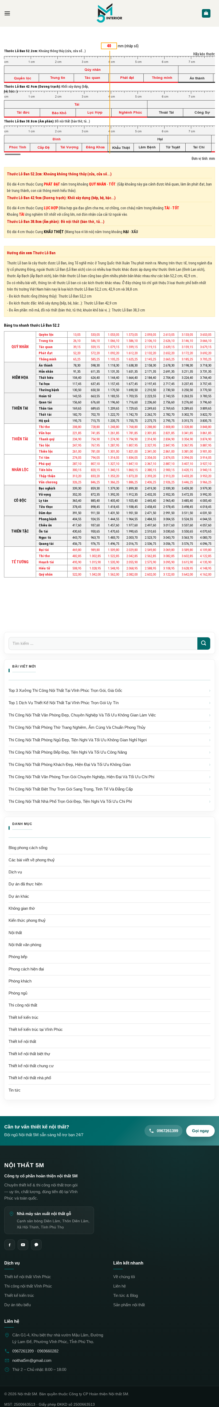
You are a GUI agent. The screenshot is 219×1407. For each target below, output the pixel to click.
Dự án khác (19, 896)
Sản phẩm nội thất (129, 1304)
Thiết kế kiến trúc (19, 1295)
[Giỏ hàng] (206, 13)
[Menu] (7, 13)
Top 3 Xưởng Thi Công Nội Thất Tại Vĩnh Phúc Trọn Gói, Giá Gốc (65, 690)
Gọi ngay (200, 1130)
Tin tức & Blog (125, 1295)
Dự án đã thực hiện (25, 884)
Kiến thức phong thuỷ (27, 920)
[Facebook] (9, 1244)
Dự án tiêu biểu (17, 1304)
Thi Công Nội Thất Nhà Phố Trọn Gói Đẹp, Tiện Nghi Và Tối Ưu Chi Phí (70, 801)
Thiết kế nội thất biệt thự (29, 1054)
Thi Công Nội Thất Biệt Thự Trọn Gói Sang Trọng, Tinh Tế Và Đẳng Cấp (71, 789)
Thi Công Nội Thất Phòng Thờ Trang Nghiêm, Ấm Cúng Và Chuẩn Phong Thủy (77, 727)
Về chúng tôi (124, 1277)
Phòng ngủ (18, 993)
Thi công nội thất (23, 1005)
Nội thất (15, 933)
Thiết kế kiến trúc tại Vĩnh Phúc (36, 1029)
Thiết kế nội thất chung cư (31, 1066)
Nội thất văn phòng (25, 945)
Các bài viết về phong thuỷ (32, 860)
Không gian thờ (22, 908)
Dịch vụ (15, 872)
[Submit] (203, 643)
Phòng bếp (18, 957)
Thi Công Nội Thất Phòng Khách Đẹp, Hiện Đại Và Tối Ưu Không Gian (70, 764)
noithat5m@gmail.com (32, 1360)
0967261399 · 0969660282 (35, 1350)
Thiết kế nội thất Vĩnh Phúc (27, 1277)
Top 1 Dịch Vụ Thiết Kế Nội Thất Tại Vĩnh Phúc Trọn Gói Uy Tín (64, 703)
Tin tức (15, 1090)
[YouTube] (23, 1244)
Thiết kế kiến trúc (23, 1017)
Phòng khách (20, 981)
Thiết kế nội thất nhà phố (30, 1078)
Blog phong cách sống (28, 848)
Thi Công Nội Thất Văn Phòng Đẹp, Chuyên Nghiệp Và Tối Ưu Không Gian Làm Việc (82, 715)
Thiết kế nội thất (22, 1041)
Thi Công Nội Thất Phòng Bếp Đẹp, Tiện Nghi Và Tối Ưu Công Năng (68, 752)
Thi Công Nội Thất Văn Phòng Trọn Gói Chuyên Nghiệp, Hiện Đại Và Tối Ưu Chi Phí (81, 777)
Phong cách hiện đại (26, 969)
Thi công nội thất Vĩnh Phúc (28, 1286)
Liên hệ (119, 1286)
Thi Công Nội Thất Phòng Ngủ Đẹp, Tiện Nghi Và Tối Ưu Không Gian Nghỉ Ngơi (78, 740)
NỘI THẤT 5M (24, 1165)
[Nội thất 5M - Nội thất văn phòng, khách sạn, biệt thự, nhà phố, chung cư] (109, 13)
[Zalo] (36, 1244)
